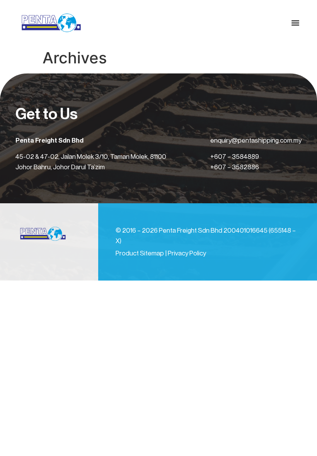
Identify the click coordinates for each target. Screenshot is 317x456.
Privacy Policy (187, 253)
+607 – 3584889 (234, 156)
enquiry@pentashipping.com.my (256, 140)
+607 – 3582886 (234, 167)
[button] (295, 22)
